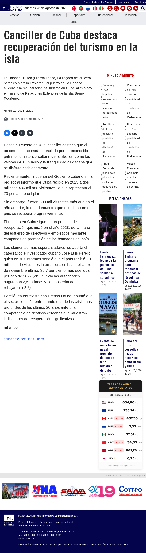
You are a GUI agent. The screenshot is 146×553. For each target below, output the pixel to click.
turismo (40, 339)
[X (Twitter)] (14, 133)
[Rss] (135, 8)
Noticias (14, 15)
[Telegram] (129, 8)
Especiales (79, 15)
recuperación (23, 339)
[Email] (30, 133)
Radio (73, 21)
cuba (9, 339)
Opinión (35, 15)
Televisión (131, 15)
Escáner (56, 15)
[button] (143, 8)
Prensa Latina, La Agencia (98, 1)
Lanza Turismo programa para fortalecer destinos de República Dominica (133, 267)
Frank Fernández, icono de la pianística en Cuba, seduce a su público (109, 177)
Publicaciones (105, 15)
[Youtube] (122, 8)
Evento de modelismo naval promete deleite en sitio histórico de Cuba (108, 356)
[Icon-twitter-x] (116, 8)
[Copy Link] (22, 133)
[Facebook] (110, 8)
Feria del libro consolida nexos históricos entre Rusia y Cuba (133, 353)
